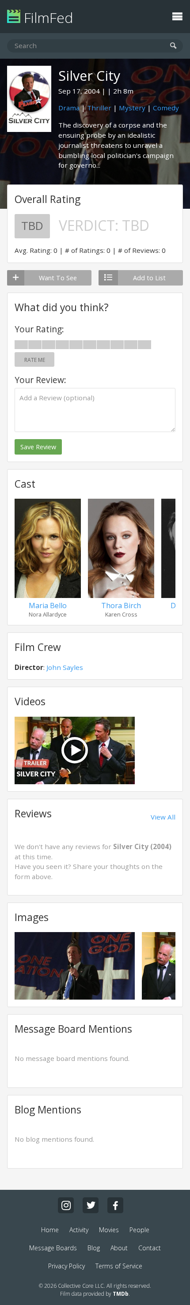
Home (50, 1230)
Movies (109, 1230)
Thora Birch (121, 605)
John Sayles (64, 667)
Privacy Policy (66, 1266)
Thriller (99, 107)
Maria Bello (48, 605)
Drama (69, 107)
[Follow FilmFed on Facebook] (115, 1205)
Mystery (132, 107)
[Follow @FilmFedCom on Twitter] (91, 1205)
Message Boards (53, 1248)
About (119, 1248)
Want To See (58, 278)
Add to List (149, 278)
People (139, 1230)
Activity (78, 1230)
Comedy (166, 107)
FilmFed (46, 17)
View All (163, 816)
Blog (93, 1248)
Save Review (38, 447)
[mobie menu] (177, 15)
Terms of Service (118, 1266)
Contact (149, 1248)
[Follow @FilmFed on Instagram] (66, 1205)
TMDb (121, 1293)
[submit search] (173, 46)
